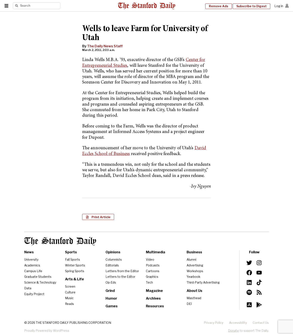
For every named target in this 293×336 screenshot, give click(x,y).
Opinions (113, 252)
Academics (32, 265)
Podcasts (153, 265)
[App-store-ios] (249, 304)
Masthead (194, 298)
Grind (110, 291)
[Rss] (259, 292)
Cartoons (152, 271)
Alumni (191, 259)
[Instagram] (259, 262)
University (31, 259)
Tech (149, 282)
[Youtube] (259, 272)
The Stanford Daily (60, 241)
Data (27, 288)
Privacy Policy (213, 322)
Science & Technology (40, 282)
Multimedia (155, 252)
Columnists (114, 259)
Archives (153, 298)
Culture (70, 292)
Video (150, 259)
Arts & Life (74, 279)
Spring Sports (74, 271)
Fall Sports (72, 259)
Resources (155, 306)
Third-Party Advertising (203, 282)
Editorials (112, 265)
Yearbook (193, 276)
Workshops (195, 271)
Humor (111, 298)
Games (112, 306)
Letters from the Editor (122, 271)
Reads (69, 304)
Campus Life (33, 271)
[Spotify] (249, 292)
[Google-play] (259, 304)
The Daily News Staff (105, 46)
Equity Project (34, 294)
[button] (98, 217)
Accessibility (238, 322)
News (29, 252)
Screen (70, 286)
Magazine (154, 291)
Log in (278, 6)
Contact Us (261, 322)
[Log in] (287, 5)
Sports (71, 252)
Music (69, 298)
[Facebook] (249, 272)
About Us (194, 291)
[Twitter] (249, 262)
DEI (189, 304)
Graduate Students (37, 276)
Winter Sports (75, 265)
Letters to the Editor (120, 276)
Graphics (152, 276)
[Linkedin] (249, 282)
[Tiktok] (259, 282)
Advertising (195, 265)
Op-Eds (111, 282)
